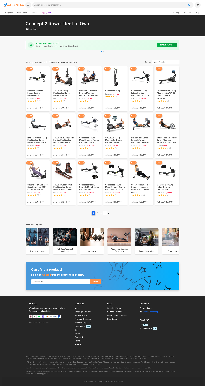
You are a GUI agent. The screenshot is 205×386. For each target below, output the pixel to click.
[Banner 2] (103, 51)
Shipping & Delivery (83, 312)
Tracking (175, 12)
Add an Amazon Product (117, 315)
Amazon (46, 274)
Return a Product (114, 312)
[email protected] (150, 312)
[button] (28, 5)
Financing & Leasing (83, 319)
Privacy (78, 344)
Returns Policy (81, 315)
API (141, 325)
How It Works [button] (34, 29)
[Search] (189, 5)
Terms (77, 341)
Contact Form (145, 308)
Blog (76, 330)
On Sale (35, 12)
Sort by (148, 62)
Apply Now (46, 12)
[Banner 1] (101, 51)
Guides (77, 333)
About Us (187, 12)
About (77, 308)
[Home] (13, 5)
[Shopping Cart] (198, 5)
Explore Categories (83, 323)
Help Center (112, 319)
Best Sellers (22, 12)
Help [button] (198, 12)
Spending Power (114, 308)
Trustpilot (79, 337)
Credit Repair (80, 326)
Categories (8, 12)
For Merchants (146, 328)
